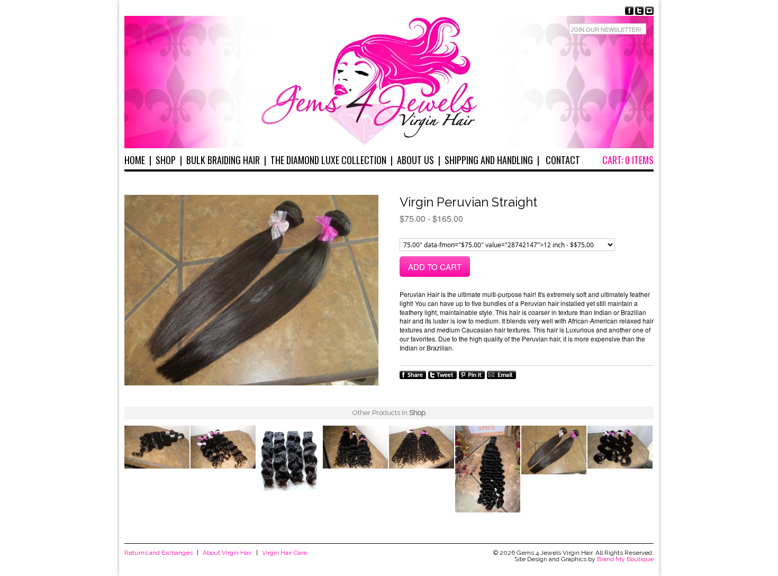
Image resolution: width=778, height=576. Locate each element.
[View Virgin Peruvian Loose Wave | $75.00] (223, 448)
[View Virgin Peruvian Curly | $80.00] (421, 448)
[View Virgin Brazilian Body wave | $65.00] (620, 448)
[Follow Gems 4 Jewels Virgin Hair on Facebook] (629, 10)
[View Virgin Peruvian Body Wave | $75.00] (156, 448)
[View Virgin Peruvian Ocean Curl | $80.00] (355, 448)
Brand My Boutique (625, 559)
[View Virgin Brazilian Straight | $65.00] (553, 451)
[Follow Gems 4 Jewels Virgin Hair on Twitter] (639, 10)
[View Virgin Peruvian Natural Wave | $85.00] (289, 459)
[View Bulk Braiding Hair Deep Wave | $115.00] (487, 470)
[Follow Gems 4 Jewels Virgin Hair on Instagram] (649, 10)
